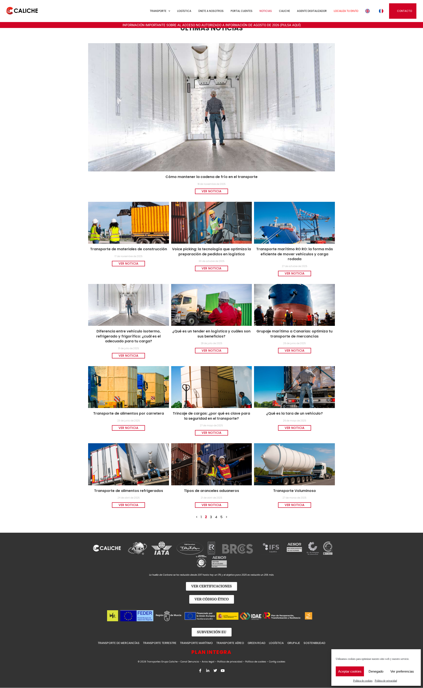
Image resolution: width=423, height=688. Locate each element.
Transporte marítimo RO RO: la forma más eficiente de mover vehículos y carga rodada (294, 254)
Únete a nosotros (211, 11)
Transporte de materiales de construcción (128, 249)
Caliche (284, 11)
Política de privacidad (386, 680)
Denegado (376, 671)
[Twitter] (215, 670)
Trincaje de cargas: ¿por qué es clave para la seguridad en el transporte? (211, 416)
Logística (184, 11)
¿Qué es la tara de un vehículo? (294, 413)
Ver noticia (211, 191)
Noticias (266, 11)
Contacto (404, 11)
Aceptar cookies (350, 671)
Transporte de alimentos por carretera (128, 413)
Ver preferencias (402, 671)
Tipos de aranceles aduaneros (211, 490)
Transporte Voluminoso (294, 490)
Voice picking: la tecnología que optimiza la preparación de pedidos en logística (211, 251)
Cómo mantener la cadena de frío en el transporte (211, 176)
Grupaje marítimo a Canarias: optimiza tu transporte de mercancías (294, 334)
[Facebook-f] (200, 670)
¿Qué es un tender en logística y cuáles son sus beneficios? (211, 334)
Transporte (158, 11)
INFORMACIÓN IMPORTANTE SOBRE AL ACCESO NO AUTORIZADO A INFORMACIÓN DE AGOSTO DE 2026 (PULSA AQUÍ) (211, 25)
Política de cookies (363, 680)
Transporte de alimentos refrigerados (128, 490)
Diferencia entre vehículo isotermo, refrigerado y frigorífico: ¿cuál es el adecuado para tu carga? (128, 336)
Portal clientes (241, 11)
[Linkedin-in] (208, 670)
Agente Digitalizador (312, 11)
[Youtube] (222, 670)
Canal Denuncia (189, 661)
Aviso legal (208, 661)
